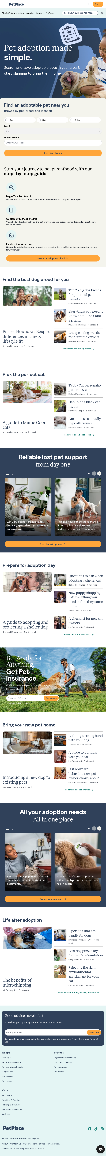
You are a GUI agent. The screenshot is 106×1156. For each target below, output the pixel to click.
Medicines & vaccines (12, 1109)
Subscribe (94, 1032)
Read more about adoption (77, 634)
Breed (7, 126)
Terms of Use (39, 1143)
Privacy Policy (78, 1039)
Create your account (51, 899)
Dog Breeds (7, 1071)
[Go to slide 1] (7, 474)
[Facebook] (90, 1129)
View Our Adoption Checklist (53, 258)
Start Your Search (53, 153)
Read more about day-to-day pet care (77, 992)
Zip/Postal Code (11, 137)
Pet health (7, 1095)
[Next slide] (99, 473)
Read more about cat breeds (77, 434)
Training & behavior (11, 1104)
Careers (27, 1143)
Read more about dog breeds (77, 348)
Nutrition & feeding (11, 1100)
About (5, 1143)
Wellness (6, 1114)
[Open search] (88, 4)
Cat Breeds (7, 1076)
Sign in (98, 4)
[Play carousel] (89, 473)
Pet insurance (60, 1067)
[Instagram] (102, 1129)
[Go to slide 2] (12, 474)
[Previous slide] (94, 473)
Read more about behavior (77, 789)
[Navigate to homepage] (19, 4)
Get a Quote (51, 698)
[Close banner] (102, 13)
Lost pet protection (63, 1062)
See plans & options (51, 544)
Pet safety (59, 1071)
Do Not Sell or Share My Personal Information (23, 1148)
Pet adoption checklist (13, 1067)
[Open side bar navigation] (5, 4)
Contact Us (15, 1143)
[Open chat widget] (100, 1149)
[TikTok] (96, 1129)
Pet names (7, 1081)
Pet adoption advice (11, 1062)
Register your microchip (65, 1057)
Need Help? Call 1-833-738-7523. (78, 13)
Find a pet (7, 1057)
